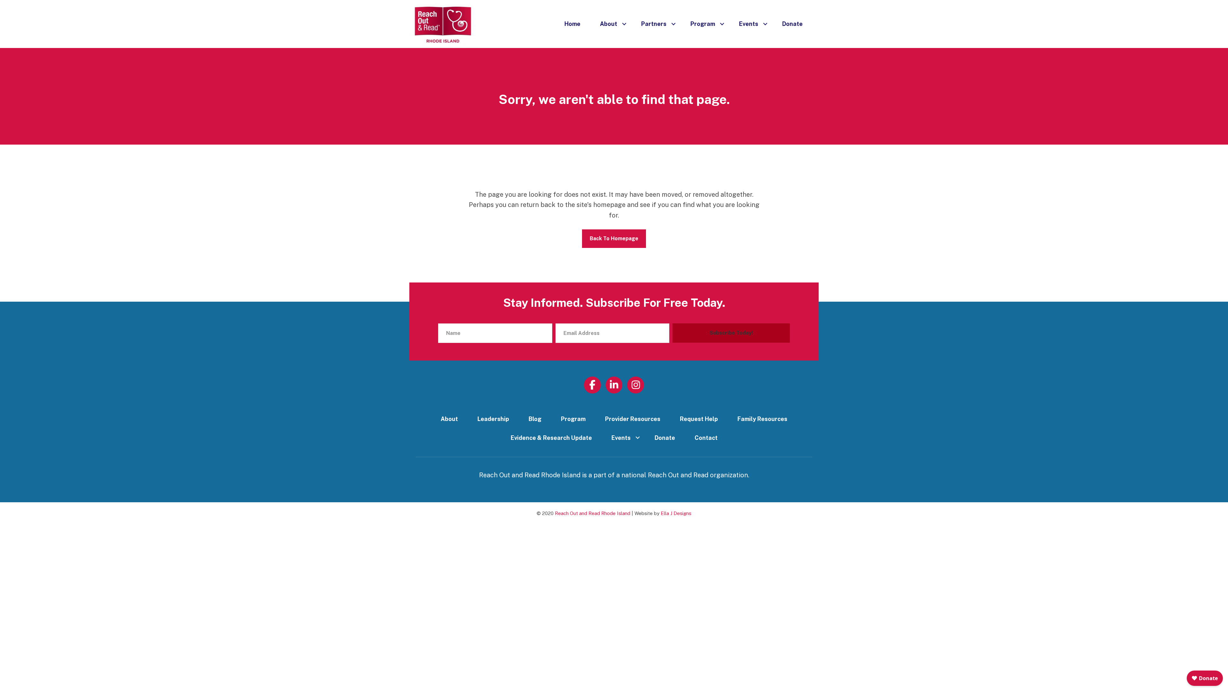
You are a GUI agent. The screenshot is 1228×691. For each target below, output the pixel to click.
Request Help (699, 419)
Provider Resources (632, 419)
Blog (535, 419)
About (608, 23)
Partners (653, 23)
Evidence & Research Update (551, 437)
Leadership (493, 419)
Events (748, 23)
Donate (792, 23)
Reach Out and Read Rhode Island (592, 513)
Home (572, 23)
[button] (624, 23)
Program (702, 23)
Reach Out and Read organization (698, 475)
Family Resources (762, 419)
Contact (706, 437)
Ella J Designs (676, 513)
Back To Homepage (614, 238)
